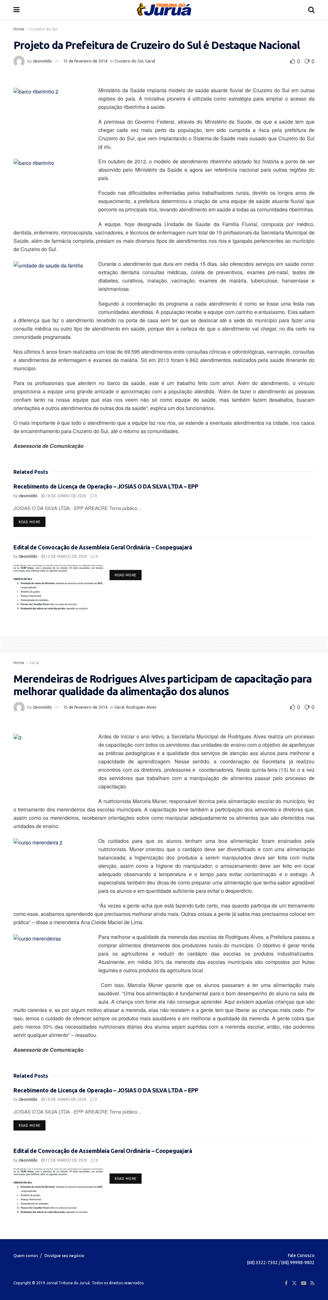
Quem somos (25, 1255)
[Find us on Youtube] (303, 1283)
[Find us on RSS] (312, 1283)
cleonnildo (42, 61)
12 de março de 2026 (66, 556)
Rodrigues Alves (141, 707)
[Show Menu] (16, 9)
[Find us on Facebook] (286, 1283)
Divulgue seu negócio (64, 1255)
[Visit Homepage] (164, 9)
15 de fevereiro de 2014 (85, 61)
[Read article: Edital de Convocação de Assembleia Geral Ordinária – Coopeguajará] (58, 587)
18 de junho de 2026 (65, 496)
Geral (150, 61)
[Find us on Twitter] (294, 1283)
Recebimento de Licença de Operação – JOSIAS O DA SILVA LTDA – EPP (105, 486)
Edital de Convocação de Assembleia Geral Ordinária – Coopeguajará (102, 547)
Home (18, 29)
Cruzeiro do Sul (43, 29)
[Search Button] (311, 9)
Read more (32, 522)
